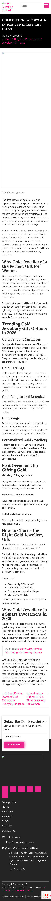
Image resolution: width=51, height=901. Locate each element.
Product (7, 816)
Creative (17, 35)
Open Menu (46, 5)
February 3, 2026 (14, 192)
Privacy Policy (34, 896)
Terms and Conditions (13, 896)
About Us (7, 811)
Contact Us (9, 831)
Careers (7, 826)
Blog (5, 821)
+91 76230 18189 (17, 869)
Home (5, 35)
